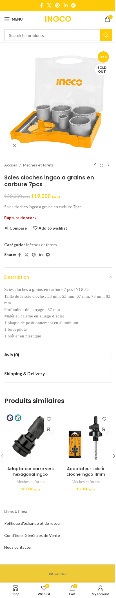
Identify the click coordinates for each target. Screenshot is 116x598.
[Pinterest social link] (57, 5)
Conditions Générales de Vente (32, 535)
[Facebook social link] (41, 5)
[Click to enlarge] (14, 145)
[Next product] (108, 165)
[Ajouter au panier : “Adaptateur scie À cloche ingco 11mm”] (104, 429)
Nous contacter (18, 547)
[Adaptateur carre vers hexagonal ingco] (30, 437)
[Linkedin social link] (65, 5)
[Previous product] (95, 165)
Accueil (10, 165)
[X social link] (49, 5)
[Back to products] (101, 165)
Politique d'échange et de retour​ (32, 523)
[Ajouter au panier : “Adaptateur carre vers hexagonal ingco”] (49, 429)
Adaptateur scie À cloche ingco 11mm (85, 471)
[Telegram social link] (73, 5)
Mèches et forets (38, 165)
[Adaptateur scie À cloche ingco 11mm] (85, 437)
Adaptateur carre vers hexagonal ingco (30, 471)
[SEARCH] (106, 35)
